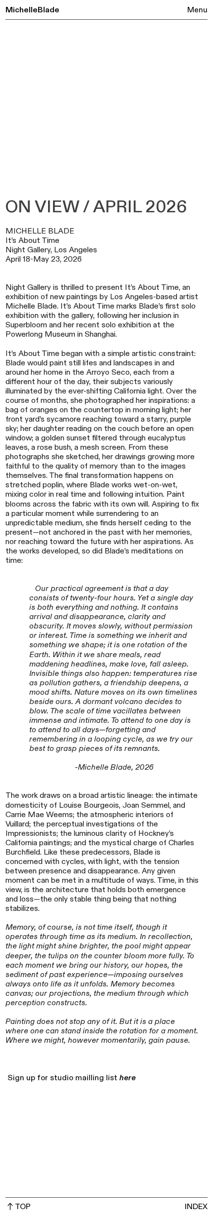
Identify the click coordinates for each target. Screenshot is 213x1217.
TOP (23, 1207)
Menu (197, 10)
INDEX (196, 1207)
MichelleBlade (32, 10)
